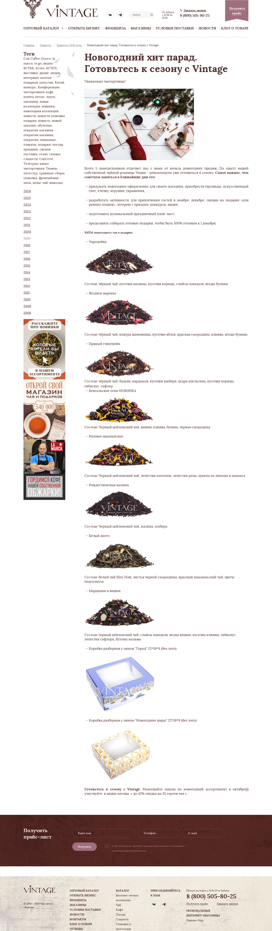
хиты (27, 183)
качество (46, 83)
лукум (50, 97)
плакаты (29, 145)
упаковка (30, 178)
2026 (27, 191)
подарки (44, 145)
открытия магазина (38, 135)
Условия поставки (175, 28)
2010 (26, 299)
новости (29, 116)
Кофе (119, 910)
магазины (30, 102)
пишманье (48, 140)
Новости (207, 28)
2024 (27, 205)
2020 (27, 232)
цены (37, 183)
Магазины (141, 28)
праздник (30, 149)
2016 (26, 259)
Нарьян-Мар (194, 920)
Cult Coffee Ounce (37, 59)
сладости (30, 159)
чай (45, 183)
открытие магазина (38, 130)
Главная (29, 45)
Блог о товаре (235, 28)
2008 (27, 313)
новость (44, 121)
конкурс (29, 87)
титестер (30, 173)
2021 (26, 225)
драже (44, 73)
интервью (31, 78)
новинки (48, 106)
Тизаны (51, 168)
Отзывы (76, 929)
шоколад (56, 183)
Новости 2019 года (69, 45)
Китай (59, 83)
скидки (54, 154)
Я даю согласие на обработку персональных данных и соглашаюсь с (149, 848)
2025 (27, 198)
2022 (27, 218)
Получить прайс (197, 903)
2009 (27, 306)
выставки (30, 73)
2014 (26, 272)
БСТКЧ (51, 68)
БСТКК (28, 68)
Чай (118, 905)
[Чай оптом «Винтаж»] (61, 9)
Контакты (78, 919)
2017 (26, 252)
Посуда (120, 914)
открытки (30, 140)
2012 (26, 286)
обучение (44, 126)
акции (48, 63)
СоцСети (46, 159)
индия (55, 73)
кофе (50, 92)
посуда (57, 145)
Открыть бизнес (84, 28)
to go (38, 63)
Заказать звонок (195, 10)
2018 (26, 245)
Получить (84, 846)
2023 (27, 211)
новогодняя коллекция (41, 111)
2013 (26, 279)
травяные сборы (52, 173)
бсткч (40, 68)
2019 (26, 239)
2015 (26, 266)
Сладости (122, 919)
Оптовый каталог (41, 28)
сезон (43, 154)
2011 (26, 293)
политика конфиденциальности (129, 850)
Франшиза (115, 28)
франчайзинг (49, 178)
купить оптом (33, 97)
